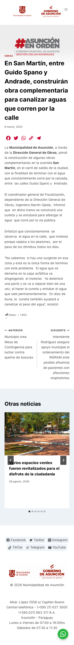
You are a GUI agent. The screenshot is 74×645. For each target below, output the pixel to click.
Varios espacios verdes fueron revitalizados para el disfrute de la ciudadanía (34, 468)
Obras (9, 55)
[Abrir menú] (65, 9)
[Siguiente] (63, 460)
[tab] (29, 511)
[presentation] (37, 433)
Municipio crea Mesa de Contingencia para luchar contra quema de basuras (19, 344)
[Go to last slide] (11, 460)
